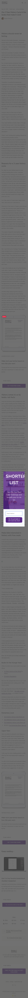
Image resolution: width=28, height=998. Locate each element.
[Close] (22, 473)
